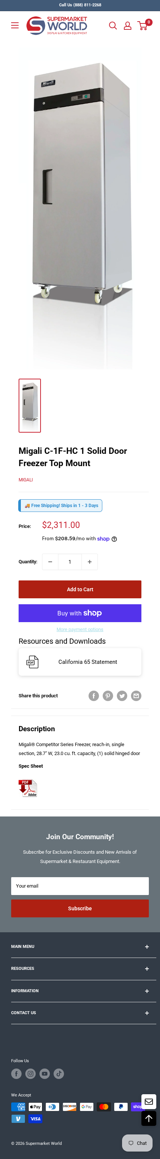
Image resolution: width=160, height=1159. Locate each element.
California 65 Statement (87, 662)
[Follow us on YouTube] (44, 1074)
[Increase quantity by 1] (89, 562)
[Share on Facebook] (94, 696)
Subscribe (80, 908)
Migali (26, 480)
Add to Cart (80, 589)
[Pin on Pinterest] (108, 696)
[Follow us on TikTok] (59, 1074)
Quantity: (28, 561)
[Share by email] (136, 696)
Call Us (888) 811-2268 (80, 5)
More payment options (80, 629)
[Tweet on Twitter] (122, 696)
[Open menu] (15, 25)
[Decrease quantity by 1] (50, 562)
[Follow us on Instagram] (30, 1074)
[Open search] (113, 26)
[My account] (127, 26)
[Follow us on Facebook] (16, 1074)
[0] (142, 25)
